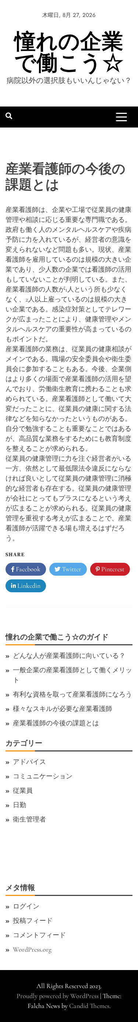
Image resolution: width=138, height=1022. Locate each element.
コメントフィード (39, 935)
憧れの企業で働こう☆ (69, 52)
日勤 (19, 805)
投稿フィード (33, 921)
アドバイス (29, 762)
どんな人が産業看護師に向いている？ (69, 656)
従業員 (23, 790)
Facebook (27, 569)
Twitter (70, 569)
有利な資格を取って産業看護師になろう (72, 694)
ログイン (26, 906)
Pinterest (112, 569)
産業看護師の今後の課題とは (56, 723)
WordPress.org (32, 949)
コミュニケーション (42, 776)
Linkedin (28, 586)
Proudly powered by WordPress (58, 996)
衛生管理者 (29, 819)
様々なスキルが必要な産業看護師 (62, 709)
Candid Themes (89, 1006)
